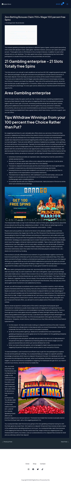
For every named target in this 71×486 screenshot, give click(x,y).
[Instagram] (28, 469)
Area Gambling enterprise (18, 36)
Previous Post (7, 442)
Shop (34, 464)
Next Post (65, 442)
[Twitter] (38, 469)
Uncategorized (10, 23)
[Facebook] (33, 469)
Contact (42, 464)
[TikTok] (42, 469)
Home (27, 464)
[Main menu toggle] (67, 4)
